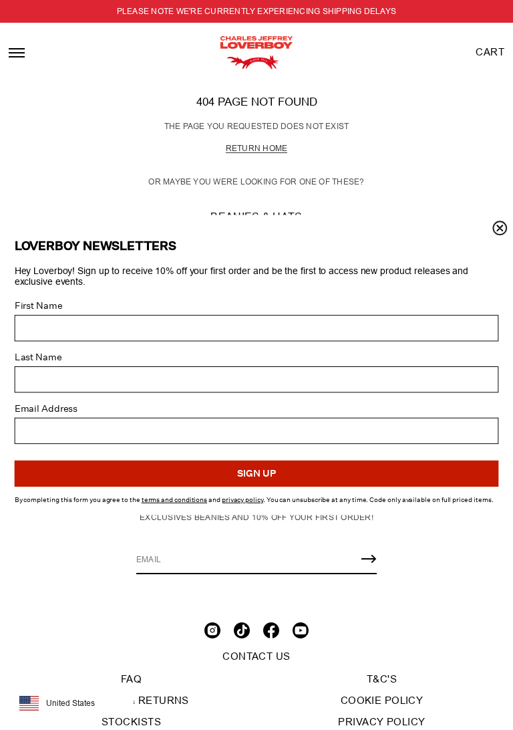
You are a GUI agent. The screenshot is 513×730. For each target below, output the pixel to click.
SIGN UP (256, 474)
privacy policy (242, 500)
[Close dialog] (499, 228)
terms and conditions (174, 500)
